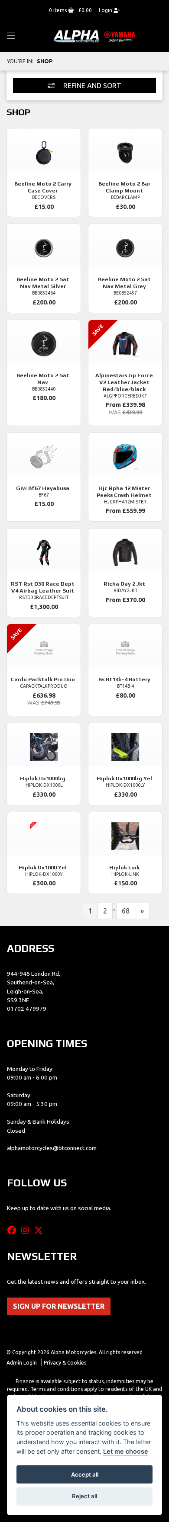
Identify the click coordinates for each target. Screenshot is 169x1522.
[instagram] (27, 1230)
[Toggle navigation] (11, 36)
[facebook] (14, 1230)
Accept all (84, 1474)
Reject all (84, 1496)
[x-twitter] (41, 1230)
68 (126, 911)
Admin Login (21, 1362)
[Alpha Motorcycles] (95, 35)
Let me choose (125, 1451)
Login (106, 10)
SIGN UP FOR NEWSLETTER (58, 1306)
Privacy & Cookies (65, 1362)
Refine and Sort (91, 86)
